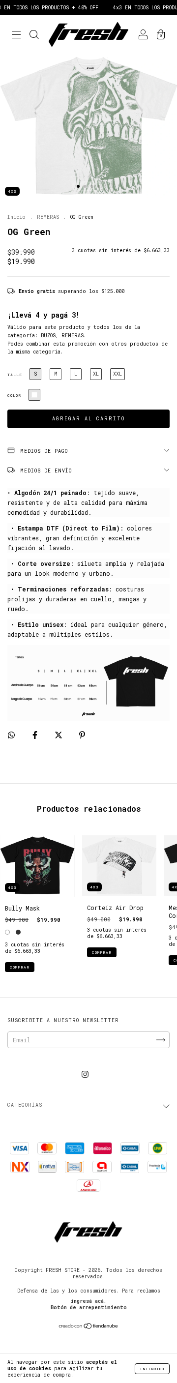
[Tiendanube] (88, 1327)
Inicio (16, 217)
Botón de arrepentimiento (89, 1307)
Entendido (152, 1368)
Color (14, 395)
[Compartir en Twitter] (60, 734)
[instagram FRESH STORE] (85, 1074)
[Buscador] (34, 35)
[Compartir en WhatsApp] (11, 735)
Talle (14, 374)
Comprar (20, 967)
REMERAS (48, 217)
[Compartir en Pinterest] (82, 734)
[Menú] (16, 35)
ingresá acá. (88, 1301)
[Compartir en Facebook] (36, 734)
